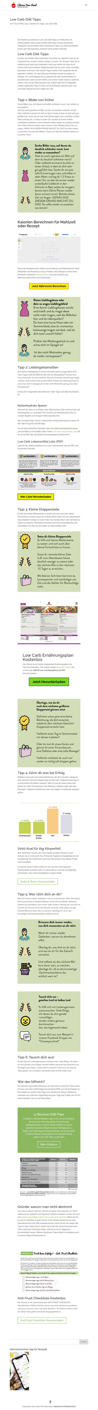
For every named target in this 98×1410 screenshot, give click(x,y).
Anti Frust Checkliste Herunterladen (42, 1320)
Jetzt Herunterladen (49, 682)
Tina (15, 24)
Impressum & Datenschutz (64, 1406)
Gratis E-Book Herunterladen (37, 881)
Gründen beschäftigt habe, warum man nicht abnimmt (43, 1217)
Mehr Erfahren (48, 1144)
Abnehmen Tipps (37, 24)
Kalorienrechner (42, 275)
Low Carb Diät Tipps (25, 19)
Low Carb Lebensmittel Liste (64, 431)
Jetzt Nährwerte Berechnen (49, 286)
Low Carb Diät (51, 24)
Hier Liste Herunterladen (35, 496)
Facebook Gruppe (63, 667)
